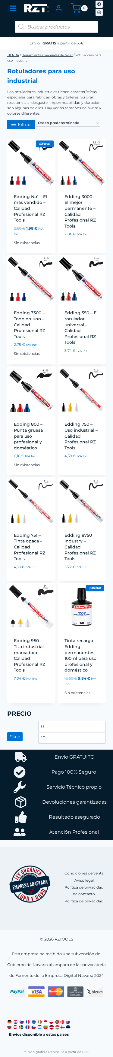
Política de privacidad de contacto (83, 890)
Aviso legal (84, 880)
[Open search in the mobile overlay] (56, 27)
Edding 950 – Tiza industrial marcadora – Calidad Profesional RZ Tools (29, 655)
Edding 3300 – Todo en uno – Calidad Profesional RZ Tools (29, 324)
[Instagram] (99, 12)
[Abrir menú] (13, 8)
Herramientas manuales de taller (47, 55)
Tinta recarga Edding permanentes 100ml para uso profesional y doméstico (80, 655)
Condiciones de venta (84, 873)
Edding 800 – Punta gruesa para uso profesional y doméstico (28, 435)
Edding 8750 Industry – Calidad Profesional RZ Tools (80, 547)
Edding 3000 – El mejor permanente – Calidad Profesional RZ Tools (80, 211)
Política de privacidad (83, 901)
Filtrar (14, 736)
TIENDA (13, 55)
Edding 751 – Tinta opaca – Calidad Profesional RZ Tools (29, 547)
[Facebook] (99, 4)
